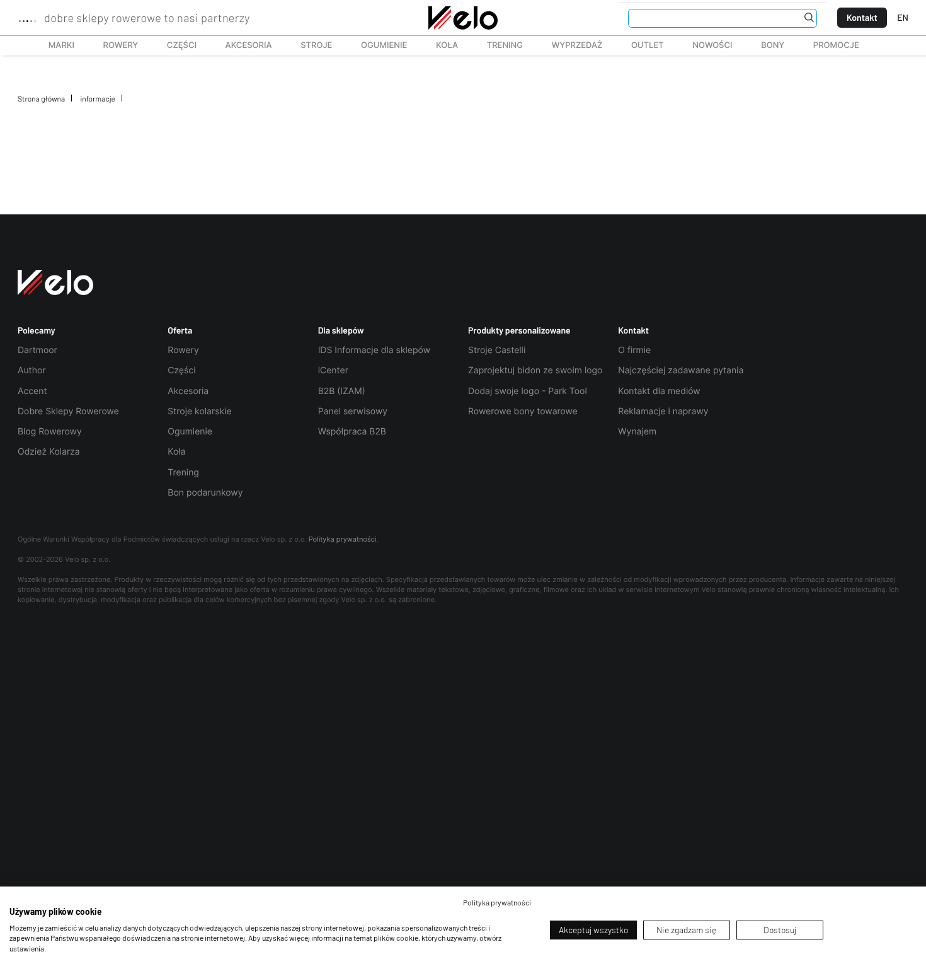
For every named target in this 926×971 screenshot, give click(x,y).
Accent (32, 391)
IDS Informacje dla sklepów (374, 350)
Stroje (309, 45)
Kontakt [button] (633, 330)
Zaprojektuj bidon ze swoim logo (535, 370)
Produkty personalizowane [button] (519, 330)
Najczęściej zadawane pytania (680, 370)
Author (32, 370)
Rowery (113, 45)
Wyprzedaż (570, 45)
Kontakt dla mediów (659, 391)
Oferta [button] (180, 330)
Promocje (836, 45)
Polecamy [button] (36, 330)
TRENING (498, 45)
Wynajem (637, 431)
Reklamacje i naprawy (663, 411)
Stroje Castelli (496, 350)
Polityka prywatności (343, 539)
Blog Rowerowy (50, 431)
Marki (55, 45)
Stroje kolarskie (199, 411)
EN (902, 17)
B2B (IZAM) (341, 391)
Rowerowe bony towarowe (523, 411)
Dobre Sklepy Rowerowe (68, 411)
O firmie (634, 350)
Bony (772, 45)
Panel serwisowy (352, 411)
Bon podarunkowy (205, 492)
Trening (183, 472)
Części (175, 45)
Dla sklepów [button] (341, 330)
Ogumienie (377, 45)
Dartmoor (37, 350)
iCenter (333, 370)
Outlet (640, 45)
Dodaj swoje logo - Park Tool (527, 391)
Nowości (712, 45)
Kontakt (862, 17)
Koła (443, 45)
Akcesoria (242, 45)
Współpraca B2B (352, 431)
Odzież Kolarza (49, 451)
